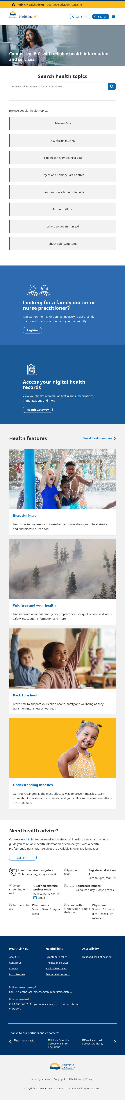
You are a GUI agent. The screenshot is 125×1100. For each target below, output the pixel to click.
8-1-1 (81, 16)
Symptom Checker (56, 957)
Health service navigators (35, 870)
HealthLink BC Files (62, 140)
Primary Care (63, 123)
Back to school (25, 695)
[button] (10, 1042)
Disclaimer (75, 1079)
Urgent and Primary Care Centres (62, 175)
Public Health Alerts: (31, 4)
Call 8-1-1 (23, 857)
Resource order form (58, 974)
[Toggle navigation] (113, 16)
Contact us (15, 962)
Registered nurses (88, 886)
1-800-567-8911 (22, 1004)
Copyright (59, 1079)
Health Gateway (38, 409)
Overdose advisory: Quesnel (64, 4)
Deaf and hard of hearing (97, 957)
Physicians (99, 905)
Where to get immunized (63, 226)
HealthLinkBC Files (56, 968)
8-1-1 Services (17, 974)
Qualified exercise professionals (45, 887)
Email (41, 897)
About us (14, 957)
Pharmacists (40, 905)
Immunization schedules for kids (63, 192)
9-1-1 (17, 992)
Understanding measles (33, 784)
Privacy (89, 1079)
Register (32, 330)
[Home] (38, 14)
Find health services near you (63, 158)
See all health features (97, 438)
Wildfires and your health (34, 605)
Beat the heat (24, 515)
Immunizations (63, 209)
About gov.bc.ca (40, 1079)
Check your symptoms (62, 243)
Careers (13, 968)
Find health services (57, 962)
